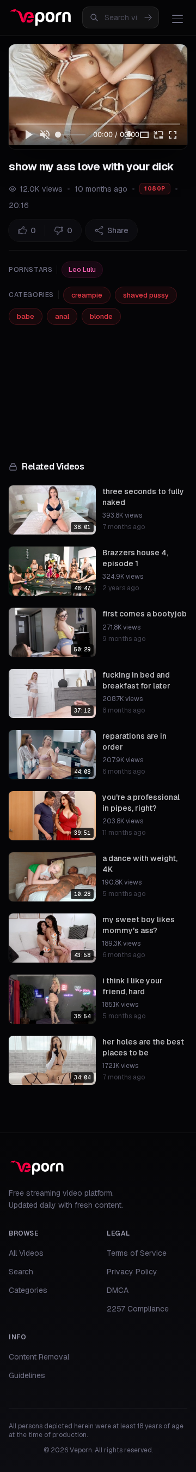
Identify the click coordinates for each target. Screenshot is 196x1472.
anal (62, 316)
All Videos (26, 1253)
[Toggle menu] (177, 18)
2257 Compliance (138, 1309)
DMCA (117, 1290)
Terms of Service (137, 1253)
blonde (101, 316)
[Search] (148, 17)
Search (21, 1272)
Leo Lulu (82, 269)
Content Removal (39, 1357)
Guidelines (27, 1375)
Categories (28, 1290)
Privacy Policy (132, 1272)
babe (25, 316)
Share (117, 230)
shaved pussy (146, 295)
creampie (86, 295)
